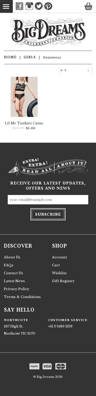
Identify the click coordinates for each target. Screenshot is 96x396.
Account (59, 257)
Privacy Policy (16, 289)
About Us (12, 257)
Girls (30, 57)
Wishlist (59, 273)
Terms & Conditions (22, 297)
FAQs (8, 265)
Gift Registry (63, 281)
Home (10, 57)
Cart (56, 265)
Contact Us (13, 273)
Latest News (14, 281)
